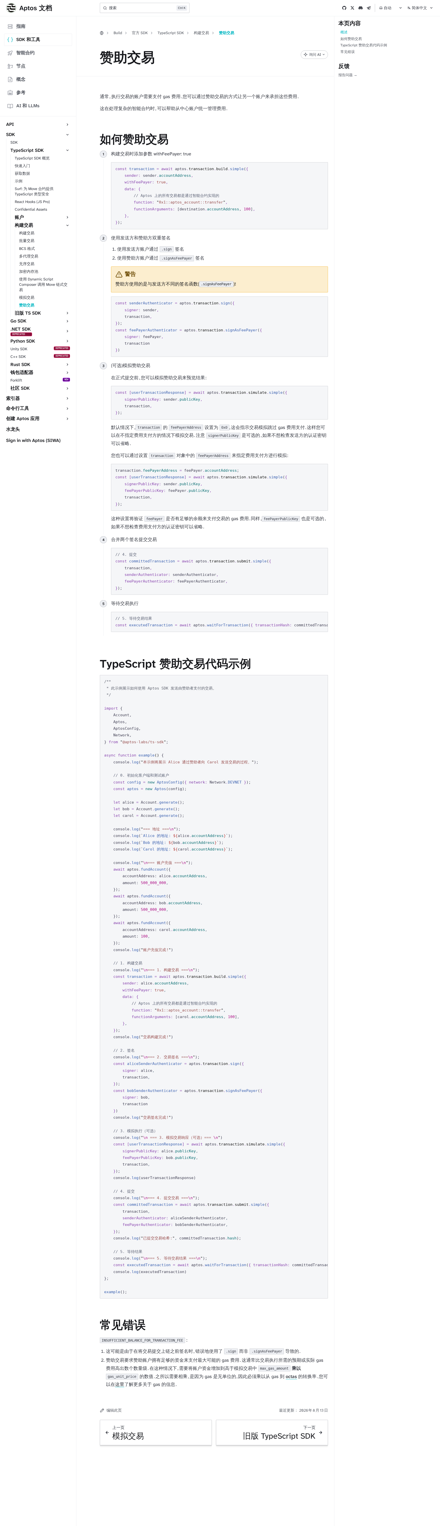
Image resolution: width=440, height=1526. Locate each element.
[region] (219, 622)
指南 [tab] (20, 26)
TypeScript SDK (171, 32)
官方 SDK (140, 32)
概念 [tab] (20, 79)
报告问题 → (347, 75)
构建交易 (201, 32)
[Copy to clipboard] (322, 168)
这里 (119, 1384)
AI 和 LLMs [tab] (27, 106)
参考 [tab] (20, 92)
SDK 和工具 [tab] (28, 39)
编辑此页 (114, 1410)
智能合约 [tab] (25, 53)
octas (291, 1376)
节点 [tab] (20, 66)
